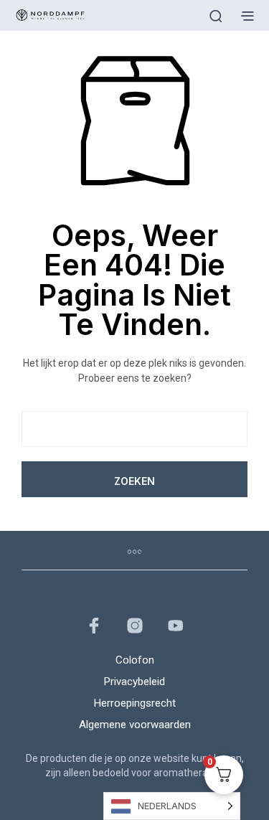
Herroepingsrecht (135, 703)
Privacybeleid (134, 681)
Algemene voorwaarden (135, 724)
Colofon (134, 660)
